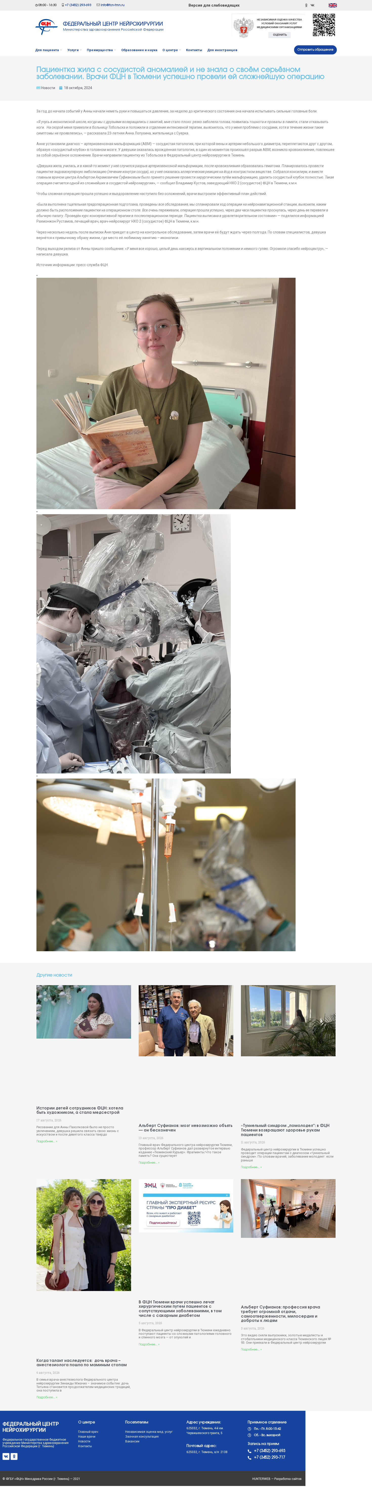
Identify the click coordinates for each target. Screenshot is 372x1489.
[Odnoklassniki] (306, 5)
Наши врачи (86, 1436)
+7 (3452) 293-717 (269, 1457)
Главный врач (88, 1432)
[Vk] (6, 1456)
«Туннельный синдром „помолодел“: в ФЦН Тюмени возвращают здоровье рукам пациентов (285, 1130)
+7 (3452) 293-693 (78, 5)
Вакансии (132, 1441)
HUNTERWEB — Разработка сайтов (277, 1479)
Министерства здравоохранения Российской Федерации (113, 29)
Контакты (85, 1446)
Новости (48, 88)
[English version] (333, 5)
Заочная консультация (142, 1436)
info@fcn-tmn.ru (113, 5)
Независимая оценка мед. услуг (149, 1432)
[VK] (312, 5)
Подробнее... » (46, 1141)
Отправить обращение (315, 49)
